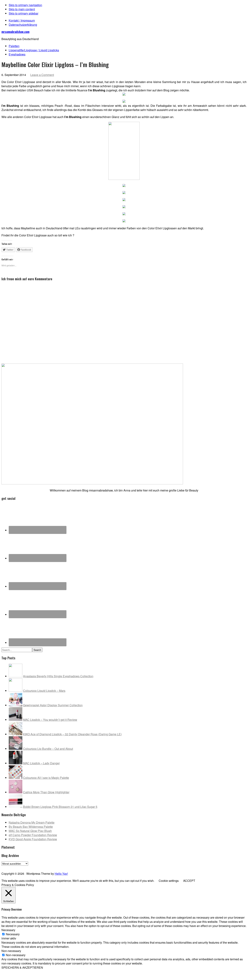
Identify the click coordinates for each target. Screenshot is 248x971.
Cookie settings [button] (169, 881)
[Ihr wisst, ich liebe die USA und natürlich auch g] (62, 867)
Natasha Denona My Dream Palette (31, 822)
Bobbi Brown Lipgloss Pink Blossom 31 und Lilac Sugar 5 (60, 807)
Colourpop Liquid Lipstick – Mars (44, 691)
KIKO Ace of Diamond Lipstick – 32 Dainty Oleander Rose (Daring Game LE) (72, 734)
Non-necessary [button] (11, 951)
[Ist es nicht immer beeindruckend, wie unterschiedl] (38, 867)
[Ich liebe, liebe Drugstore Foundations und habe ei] (13, 867)
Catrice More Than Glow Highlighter (46, 792)
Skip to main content (22, 9)
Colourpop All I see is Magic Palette (46, 778)
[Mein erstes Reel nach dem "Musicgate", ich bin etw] (111, 867)
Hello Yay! (61, 873)
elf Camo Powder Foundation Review (33, 835)
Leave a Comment (42, 75)
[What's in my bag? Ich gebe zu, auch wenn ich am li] (161, 867)
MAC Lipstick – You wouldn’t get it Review (50, 720)
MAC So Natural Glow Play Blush (30, 831)
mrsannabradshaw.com (15, 32)
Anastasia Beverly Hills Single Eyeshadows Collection (58, 676)
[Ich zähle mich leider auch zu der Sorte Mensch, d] (87, 867)
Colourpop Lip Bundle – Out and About (48, 749)
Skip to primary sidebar (23, 13)
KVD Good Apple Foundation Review (33, 839)
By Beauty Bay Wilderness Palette (31, 827)
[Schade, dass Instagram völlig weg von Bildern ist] (210, 867)
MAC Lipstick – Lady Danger (41, 763)
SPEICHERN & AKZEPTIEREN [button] (22, 967)
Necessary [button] (8, 930)
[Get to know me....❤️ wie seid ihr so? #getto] (136, 867)
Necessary (13, 934)
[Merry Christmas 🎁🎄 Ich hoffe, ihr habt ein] (234, 867)
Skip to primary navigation (25, 5)
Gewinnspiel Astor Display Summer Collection (53, 705)
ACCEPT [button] (189, 881)
